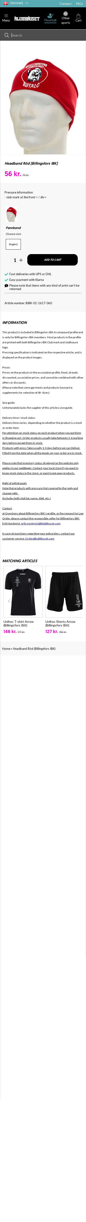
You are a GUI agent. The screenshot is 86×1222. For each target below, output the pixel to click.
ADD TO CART (52, 260)
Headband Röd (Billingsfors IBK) (34, 648)
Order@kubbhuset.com (39, 538)
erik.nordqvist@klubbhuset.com (41, 523)
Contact (66, 3)
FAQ (79, 3)
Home (6, 648)
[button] (6, 18)
